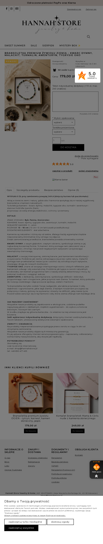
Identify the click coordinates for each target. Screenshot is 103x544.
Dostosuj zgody (60, 522)
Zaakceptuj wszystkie (21, 528)
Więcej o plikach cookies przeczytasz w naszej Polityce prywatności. (35, 515)
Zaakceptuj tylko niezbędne (25, 522)
